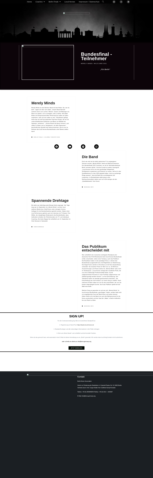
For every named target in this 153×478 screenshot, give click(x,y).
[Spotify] (83, 146)
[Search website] (103, 2)
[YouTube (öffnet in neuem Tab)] (128, 1)
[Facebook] (56, 146)
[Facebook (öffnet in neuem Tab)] (114, 1)
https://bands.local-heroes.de (85, 325)
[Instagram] (96, 146)
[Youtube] (70, 146)
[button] (45, 137)
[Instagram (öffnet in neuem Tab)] (121, 1)
